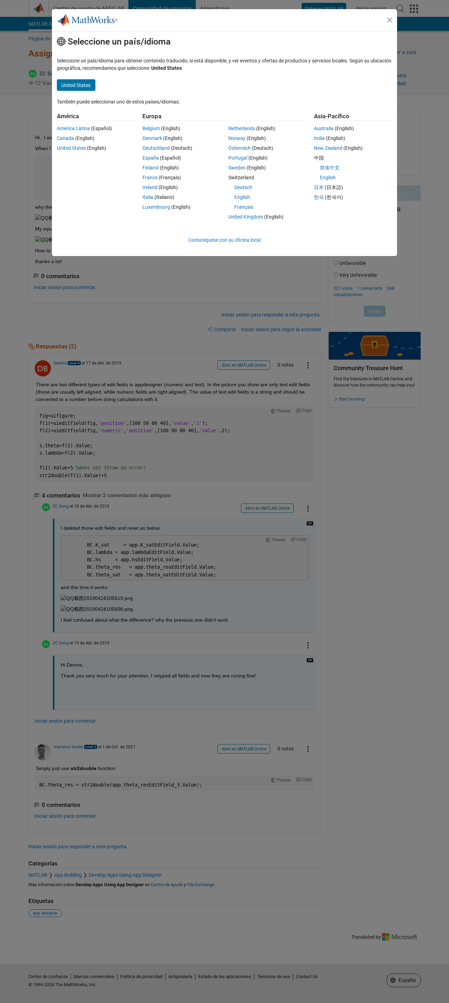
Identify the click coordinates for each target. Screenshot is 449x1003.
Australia (324, 128)
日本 (319, 187)
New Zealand (328, 148)
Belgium (151, 128)
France (150, 177)
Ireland (150, 187)
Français (243, 207)
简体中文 (330, 167)
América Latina (73, 128)
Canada (65, 138)
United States (71, 148)
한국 (319, 197)
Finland (150, 167)
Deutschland (156, 148)
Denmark (152, 138)
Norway (237, 138)
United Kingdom (245, 217)
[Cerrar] (390, 20)
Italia (147, 197)
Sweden (237, 167)
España (150, 158)
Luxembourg (156, 207)
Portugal (237, 158)
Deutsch (243, 187)
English (242, 197)
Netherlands (241, 128)
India (319, 138)
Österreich (239, 148)
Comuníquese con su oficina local (224, 240)
